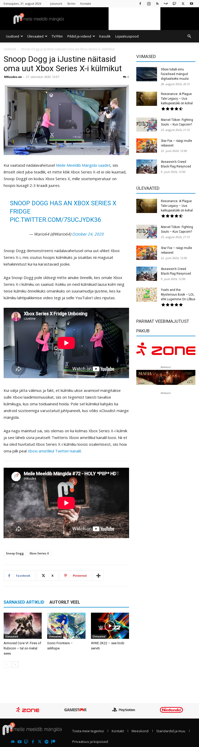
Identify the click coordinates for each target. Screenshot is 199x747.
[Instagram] (149, 3)
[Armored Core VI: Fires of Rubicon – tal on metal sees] (23, 626)
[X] (183, 3)
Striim (71, 3)
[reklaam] (165, 350)
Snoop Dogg (15, 553)
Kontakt (85, 3)
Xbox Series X (39, 553)
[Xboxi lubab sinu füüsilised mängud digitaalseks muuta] (146, 74)
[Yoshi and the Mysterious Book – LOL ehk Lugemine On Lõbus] (146, 295)
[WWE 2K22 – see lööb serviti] (110, 626)
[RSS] (157, 3)
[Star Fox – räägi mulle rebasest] (146, 145)
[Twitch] (174, 3)
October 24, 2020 (88, 234)
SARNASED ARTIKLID (24, 602)
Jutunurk (56, 3)
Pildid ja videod (79, 36)
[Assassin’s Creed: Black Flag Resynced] (146, 166)
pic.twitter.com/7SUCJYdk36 (55, 219)
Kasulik (105, 36)
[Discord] (13, 742)
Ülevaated (35, 36)
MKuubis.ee (13, 77)
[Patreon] (53, 742)
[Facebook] (140, 3)
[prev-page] (7, 664)
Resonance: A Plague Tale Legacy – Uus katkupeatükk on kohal (177, 98)
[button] (189, 36)
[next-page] (15, 664)
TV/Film (57, 36)
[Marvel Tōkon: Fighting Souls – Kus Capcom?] (146, 125)
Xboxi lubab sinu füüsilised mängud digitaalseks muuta (175, 74)
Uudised (12, 36)
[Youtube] (191, 3)
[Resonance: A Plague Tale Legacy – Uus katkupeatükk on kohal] (146, 99)
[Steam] (166, 3)
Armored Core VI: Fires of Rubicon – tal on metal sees (22, 648)
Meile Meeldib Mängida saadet (83, 165)
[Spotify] (46, 742)
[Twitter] (39, 742)
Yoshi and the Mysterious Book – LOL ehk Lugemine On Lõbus (178, 294)
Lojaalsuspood (127, 36)
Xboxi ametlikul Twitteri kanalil (54, 450)
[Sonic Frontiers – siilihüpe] (66, 626)
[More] (98, 575)
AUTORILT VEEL (64, 602)
